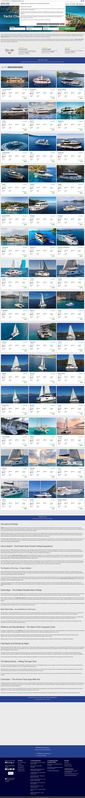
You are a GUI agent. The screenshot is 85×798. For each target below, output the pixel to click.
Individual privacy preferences (42, 24)
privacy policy (42, 15)
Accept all (62, 24)
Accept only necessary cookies (54, 24)
